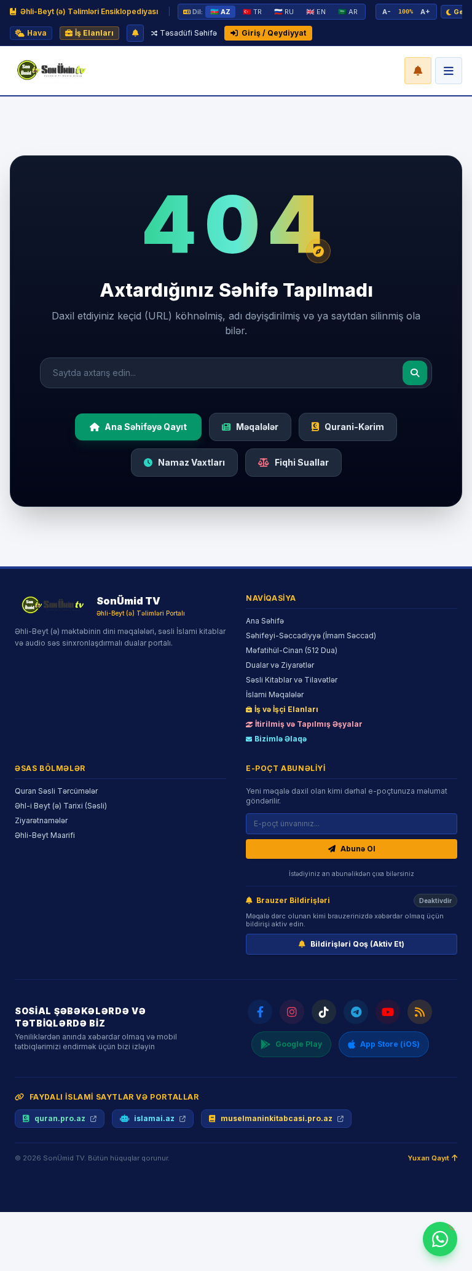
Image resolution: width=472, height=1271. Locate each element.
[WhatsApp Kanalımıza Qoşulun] (440, 1239)
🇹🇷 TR (252, 11)
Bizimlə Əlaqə (280, 738)
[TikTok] (324, 1011)
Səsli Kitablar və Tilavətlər (291, 679)
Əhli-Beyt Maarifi (45, 835)
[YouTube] (388, 1011)
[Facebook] (260, 1011)
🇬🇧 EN (316, 11)
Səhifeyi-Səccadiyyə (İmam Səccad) (311, 635)
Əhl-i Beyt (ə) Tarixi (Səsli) (61, 805)
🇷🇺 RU (284, 11)
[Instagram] (292, 1011)
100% (405, 11)
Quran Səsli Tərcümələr (56, 791)
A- (386, 11)
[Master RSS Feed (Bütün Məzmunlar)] (419, 1011)
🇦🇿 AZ (220, 11)
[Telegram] (356, 1011)
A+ (425, 11)
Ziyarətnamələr (41, 820)
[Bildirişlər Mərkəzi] (417, 70)
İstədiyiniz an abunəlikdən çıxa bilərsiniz (351, 873)
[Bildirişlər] (135, 33)
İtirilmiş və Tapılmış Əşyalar (309, 724)
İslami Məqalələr (275, 694)
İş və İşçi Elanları (286, 709)
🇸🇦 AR (348, 11)
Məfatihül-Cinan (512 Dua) (291, 650)
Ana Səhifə (265, 620)
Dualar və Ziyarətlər (280, 665)
